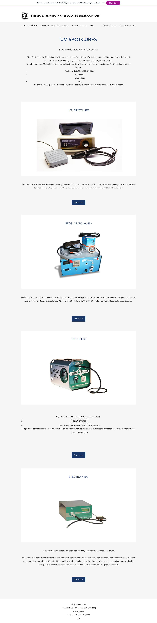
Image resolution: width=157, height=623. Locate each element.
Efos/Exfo (79, 74)
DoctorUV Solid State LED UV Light (79, 71)
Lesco (79, 81)
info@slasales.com (109, 25)
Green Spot (80, 78)
